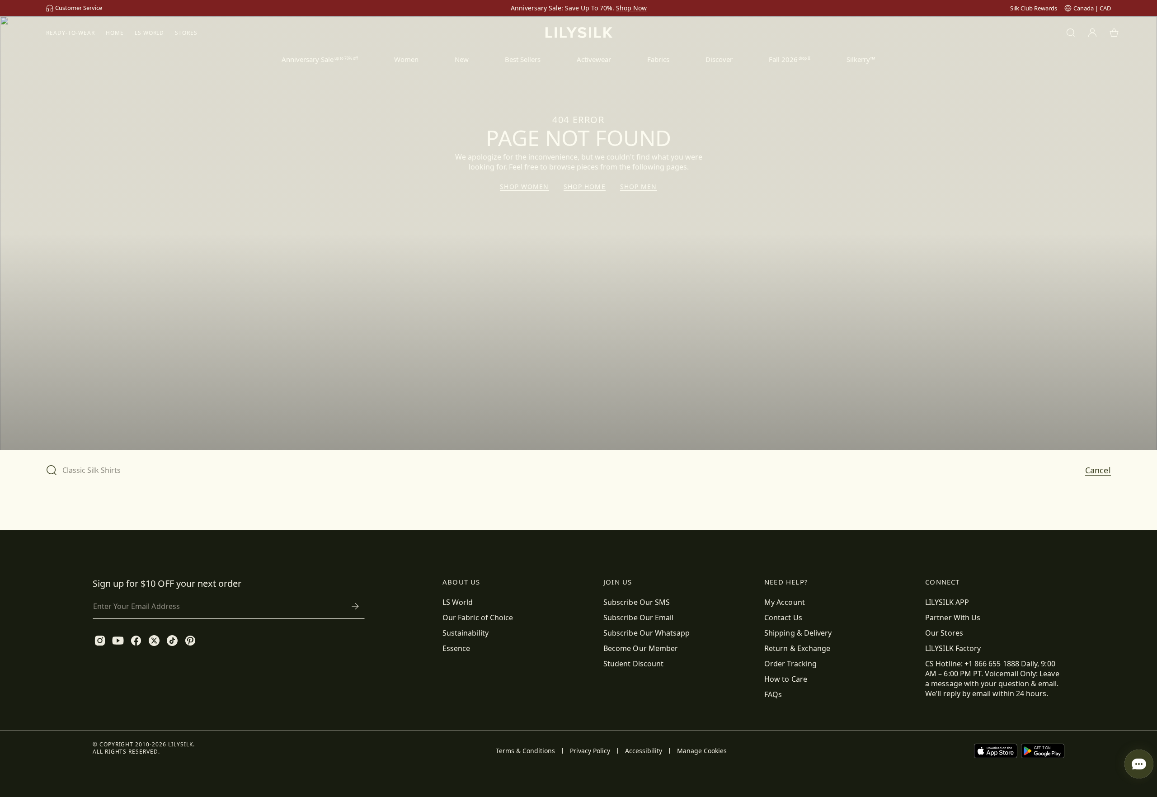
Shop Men (638, 187)
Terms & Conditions (525, 751)
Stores (186, 33)
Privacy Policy (590, 751)
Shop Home (585, 187)
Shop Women (524, 187)
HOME (115, 33)
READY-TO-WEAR (70, 33)
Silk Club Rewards (1033, 8)
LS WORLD (150, 33)
